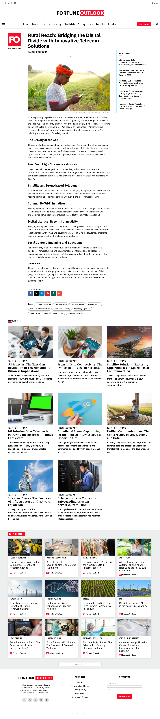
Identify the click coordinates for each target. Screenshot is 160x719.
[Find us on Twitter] (5, 3)
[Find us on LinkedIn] (8, 3)
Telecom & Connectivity (38, 51)
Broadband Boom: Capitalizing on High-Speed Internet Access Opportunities (79, 434)
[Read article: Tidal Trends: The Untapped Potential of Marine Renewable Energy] (25, 588)
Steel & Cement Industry (129, 638)
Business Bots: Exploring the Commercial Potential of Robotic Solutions (25, 565)
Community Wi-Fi (43, 304)
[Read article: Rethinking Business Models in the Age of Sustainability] (134, 588)
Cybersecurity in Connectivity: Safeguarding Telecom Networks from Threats (79, 501)
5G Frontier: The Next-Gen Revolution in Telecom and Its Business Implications (29, 367)
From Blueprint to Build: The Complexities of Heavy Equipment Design (25, 645)
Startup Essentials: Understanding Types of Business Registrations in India (132, 62)
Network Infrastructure (40, 309)
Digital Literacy (77, 304)
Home (25, 24)
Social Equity (57, 313)
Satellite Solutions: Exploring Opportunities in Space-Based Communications (128, 367)
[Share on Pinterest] (47, 293)
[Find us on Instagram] (11, 3)
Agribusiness (124, 558)
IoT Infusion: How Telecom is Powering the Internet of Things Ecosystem (30, 434)
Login (155, 3)
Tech (91, 24)
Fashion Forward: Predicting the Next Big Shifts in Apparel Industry (97, 565)
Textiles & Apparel (90, 558)
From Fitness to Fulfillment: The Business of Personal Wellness (61, 645)
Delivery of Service (80, 697)
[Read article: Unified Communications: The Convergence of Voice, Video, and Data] (129, 409)
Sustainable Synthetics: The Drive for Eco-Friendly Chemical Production (97, 645)
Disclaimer (80, 693)
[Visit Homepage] (80, 13)
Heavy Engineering (17, 638)
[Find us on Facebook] (2, 3)
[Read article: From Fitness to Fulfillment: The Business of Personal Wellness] (61, 627)
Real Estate (70, 24)
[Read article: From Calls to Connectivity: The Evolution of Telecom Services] (80, 342)
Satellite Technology (39, 313)
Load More (80, 664)
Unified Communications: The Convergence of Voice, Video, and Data (128, 434)
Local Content (94, 304)
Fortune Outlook (15, 48)
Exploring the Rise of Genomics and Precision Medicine (58, 606)
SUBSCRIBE (144, 24)
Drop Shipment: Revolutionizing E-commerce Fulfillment (61, 565)
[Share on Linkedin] (42, 293)
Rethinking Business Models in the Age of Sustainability (134, 604)
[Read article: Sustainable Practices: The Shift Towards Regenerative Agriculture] (98, 588)
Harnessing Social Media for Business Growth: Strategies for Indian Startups (133, 106)
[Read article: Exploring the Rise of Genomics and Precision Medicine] (61, 588)
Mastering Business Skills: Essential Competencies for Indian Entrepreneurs (131, 83)
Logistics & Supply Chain (56, 558)
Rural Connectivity (62, 309)
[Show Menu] (3, 24)
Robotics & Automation (19, 558)
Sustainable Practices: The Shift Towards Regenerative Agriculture (97, 606)
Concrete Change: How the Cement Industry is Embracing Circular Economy (133, 646)
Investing (57, 24)
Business (36, 24)
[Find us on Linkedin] (35, 700)
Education (100, 24)
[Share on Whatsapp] (53, 293)
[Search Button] (156, 24)
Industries (112, 24)
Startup (81, 24)
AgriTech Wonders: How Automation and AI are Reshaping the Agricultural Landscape (133, 566)
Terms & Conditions (80, 686)
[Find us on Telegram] (15, 3)
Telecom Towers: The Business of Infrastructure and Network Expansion (29, 501)
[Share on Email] (59, 293)
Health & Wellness (54, 599)
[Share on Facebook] (30, 293)
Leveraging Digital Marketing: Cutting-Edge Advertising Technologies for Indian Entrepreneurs (131, 94)
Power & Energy (16, 599)
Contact (80, 682)
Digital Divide (61, 304)
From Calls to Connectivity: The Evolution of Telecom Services (80, 366)
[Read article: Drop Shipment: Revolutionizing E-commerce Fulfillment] (61, 547)
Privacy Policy (80, 690)
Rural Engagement (82, 309)
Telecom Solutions (76, 313)
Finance (46, 24)
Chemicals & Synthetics (92, 638)
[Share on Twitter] (36, 293)
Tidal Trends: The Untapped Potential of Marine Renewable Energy (24, 606)
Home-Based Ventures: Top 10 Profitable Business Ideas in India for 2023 (132, 72)
